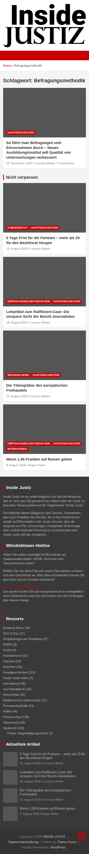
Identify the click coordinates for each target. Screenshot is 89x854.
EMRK (7, 644)
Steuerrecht (11, 722)
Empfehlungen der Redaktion (28, 301)
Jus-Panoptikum (14, 689)
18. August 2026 (17, 322)
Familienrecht (17, 227)
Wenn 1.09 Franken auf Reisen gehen (39, 459)
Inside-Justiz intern (16, 678)
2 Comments (65, 163)
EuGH (7, 650)
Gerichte (9, 667)
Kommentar (11, 694)
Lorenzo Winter (45, 163)
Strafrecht (9, 728)
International (17, 449)
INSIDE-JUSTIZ (54, 836)
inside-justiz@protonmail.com (23, 587)
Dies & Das (11, 633)
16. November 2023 (19, 163)
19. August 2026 (17, 248)
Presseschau (12, 717)
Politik (7, 711)
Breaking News (18, 375)
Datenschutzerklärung (23, 842)
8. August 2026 (16, 465)
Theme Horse (67, 842)
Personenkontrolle (15, 706)
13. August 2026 (17, 396)
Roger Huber (36, 465)
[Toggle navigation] (8, 55)
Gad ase (9, 661)
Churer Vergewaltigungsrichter (27, 733)
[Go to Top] (82, 835)
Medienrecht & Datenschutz (22, 700)
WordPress (58, 847)
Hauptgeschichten (20, 132)
